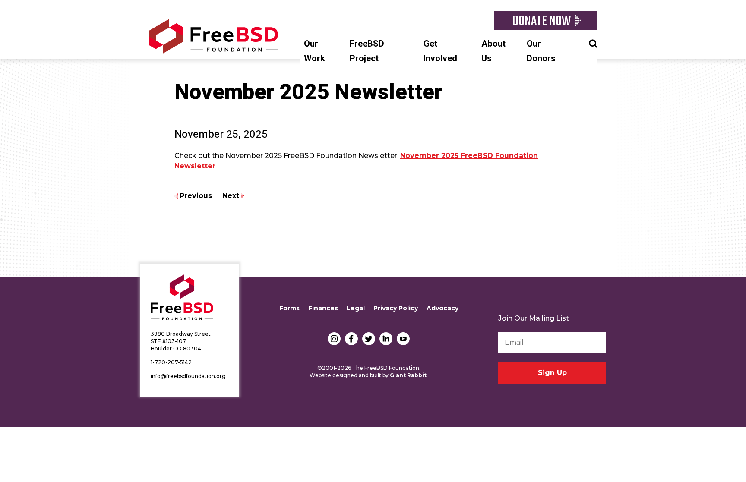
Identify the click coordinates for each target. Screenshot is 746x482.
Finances (323, 308)
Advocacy (442, 308)
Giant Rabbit (408, 375)
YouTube (403, 338)
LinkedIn (386, 338)
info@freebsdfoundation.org (188, 376)
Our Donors (541, 51)
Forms (289, 308)
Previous (196, 196)
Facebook (351, 338)
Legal (356, 308)
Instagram (334, 338)
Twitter (368, 338)
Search (593, 43)
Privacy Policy (395, 308)
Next (230, 196)
